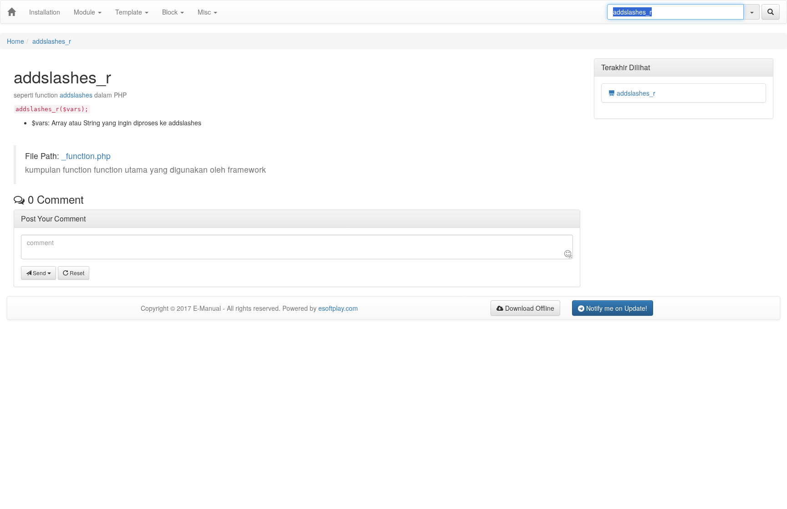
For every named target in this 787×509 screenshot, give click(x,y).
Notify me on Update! (615, 308)
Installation (44, 11)
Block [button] (170, 11)
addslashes (76, 94)
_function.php (86, 155)
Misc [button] (205, 11)
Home (15, 41)
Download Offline (528, 308)
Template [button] (129, 11)
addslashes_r (51, 41)
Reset (76, 273)
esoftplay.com (338, 308)
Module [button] (85, 11)
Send (39, 273)
